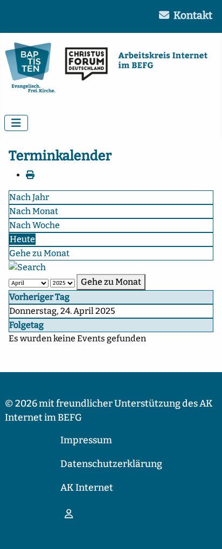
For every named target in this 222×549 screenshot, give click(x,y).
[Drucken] (30, 175)
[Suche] (27, 267)
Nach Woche (34, 225)
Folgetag (26, 325)
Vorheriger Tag (39, 297)
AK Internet (86, 487)
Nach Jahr (29, 197)
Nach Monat (33, 211)
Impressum (86, 440)
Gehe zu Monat (39, 253)
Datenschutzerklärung (111, 464)
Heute (22, 239)
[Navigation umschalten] (16, 123)
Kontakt (193, 15)
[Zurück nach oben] (203, 529)
